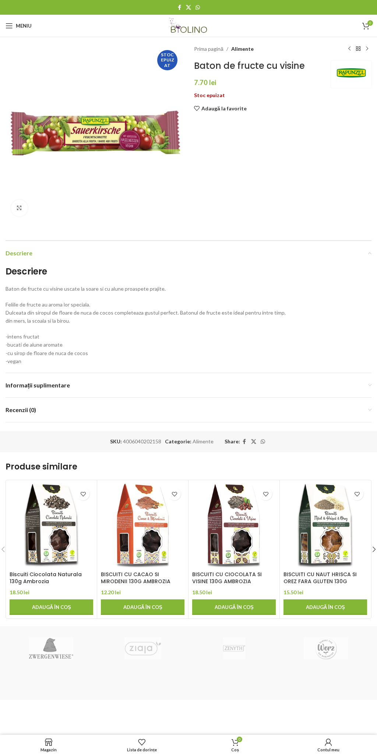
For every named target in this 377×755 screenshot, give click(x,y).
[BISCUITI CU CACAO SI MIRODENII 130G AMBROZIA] (142, 525)
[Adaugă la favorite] (83, 494)
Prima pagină (208, 49)
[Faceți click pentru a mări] (19, 208)
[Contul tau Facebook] (179, 8)
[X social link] (188, 8)
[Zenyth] (234, 648)
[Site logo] (189, 25)
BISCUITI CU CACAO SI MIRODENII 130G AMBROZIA (135, 578)
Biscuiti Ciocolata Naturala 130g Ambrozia (46, 578)
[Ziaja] (142, 648)
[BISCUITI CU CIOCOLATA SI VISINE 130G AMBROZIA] (234, 525)
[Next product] (367, 49)
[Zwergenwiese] (51, 648)
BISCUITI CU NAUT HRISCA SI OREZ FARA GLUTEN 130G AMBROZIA (320, 581)
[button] (51, 607)
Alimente (242, 49)
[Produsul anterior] (349, 49)
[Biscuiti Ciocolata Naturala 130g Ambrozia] (51, 525)
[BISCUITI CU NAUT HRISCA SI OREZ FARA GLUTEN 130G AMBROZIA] (325, 525)
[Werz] (325, 648)
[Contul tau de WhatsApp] (197, 8)
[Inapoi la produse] (358, 49)
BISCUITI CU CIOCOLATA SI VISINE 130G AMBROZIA (227, 578)
